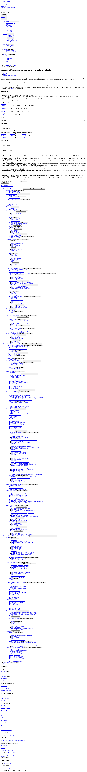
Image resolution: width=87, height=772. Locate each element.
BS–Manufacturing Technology (15, 651)
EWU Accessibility (4, 710)
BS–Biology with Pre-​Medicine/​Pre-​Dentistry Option (22, 542)
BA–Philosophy (14, 230)
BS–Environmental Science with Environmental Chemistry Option (23, 613)
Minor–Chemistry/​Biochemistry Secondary (20, 572)
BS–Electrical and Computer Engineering (18, 588)
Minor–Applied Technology (15, 655)
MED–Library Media (16, 459)
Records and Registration (11, 51)
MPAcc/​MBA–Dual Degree (15, 427)
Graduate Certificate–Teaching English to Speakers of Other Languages (26, 474)
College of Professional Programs (10, 62)
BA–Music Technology (16, 255)
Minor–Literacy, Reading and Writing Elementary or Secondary (25, 447)
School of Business (10, 408)
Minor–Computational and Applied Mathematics (21, 635)
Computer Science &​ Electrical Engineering (15, 582)
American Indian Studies (11, 194)
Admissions (8, 55)
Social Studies (12, 305)
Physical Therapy (9, 358)
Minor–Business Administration (15, 418)
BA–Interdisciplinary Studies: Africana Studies (19, 394)
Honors (7, 308)
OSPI (12, 88)
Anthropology (12, 274)
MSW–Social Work (15, 533)
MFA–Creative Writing (16, 215)
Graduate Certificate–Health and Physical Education (22, 469)
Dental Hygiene (9, 350)
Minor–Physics (14, 579)
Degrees (5, 37)
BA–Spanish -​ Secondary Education (19, 298)
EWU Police (3, 680)
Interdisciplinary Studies (11, 391)
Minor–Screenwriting (16, 251)
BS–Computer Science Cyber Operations (17, 586)
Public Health (12, 367)
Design (7, 599)
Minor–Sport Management (14, 385)
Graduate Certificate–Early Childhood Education (21, 466)
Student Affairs (4, 720)
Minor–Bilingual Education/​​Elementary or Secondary (22, 283)
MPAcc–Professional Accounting (16, 488)
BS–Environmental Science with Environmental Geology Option (23, 614)
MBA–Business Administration (15, 426)
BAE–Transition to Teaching (17, 443)
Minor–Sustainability (15, 549)
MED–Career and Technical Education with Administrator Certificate (26, 435)
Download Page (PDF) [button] (8, 768)
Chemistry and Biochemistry (15, 563)
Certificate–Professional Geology (18, 629)
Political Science (12, 319)
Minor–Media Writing (16, 221)
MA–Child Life (14, 525)
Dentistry (11, 357)
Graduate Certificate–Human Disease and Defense (22, 553)
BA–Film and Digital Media (17, 249)
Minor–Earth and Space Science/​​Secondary (20, 619)
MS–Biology (14, 551)
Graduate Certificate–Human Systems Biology (21, 554)
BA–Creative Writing (16, 213)
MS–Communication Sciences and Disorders (18, 347)
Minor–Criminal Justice (16, 337)
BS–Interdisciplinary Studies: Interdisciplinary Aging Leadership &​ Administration (26, 397)
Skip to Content (6, 1)
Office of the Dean (10, 355)
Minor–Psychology (13, 498)
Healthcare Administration (14, 362)
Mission (7, 24)
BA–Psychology (12, 491)
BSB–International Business (15, 415)
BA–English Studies (15, 218)
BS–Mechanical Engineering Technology (17, 653)
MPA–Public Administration (17, 327)
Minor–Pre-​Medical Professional (18, 576)
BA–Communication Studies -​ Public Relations (19, 201)
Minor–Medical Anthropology (17, 278)
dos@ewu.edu (4, 717)
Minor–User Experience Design (15, 608)
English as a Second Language (15, 284)
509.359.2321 (4, 686)
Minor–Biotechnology (16, 548)
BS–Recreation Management (15, 378)
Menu (3, 17)
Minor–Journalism (15, 227)
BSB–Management (13, 416)
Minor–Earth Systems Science (17, 626)
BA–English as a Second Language (19, 286)
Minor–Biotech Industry (16, 547)
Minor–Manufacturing (13, 660)
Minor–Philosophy (15, 232)
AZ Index (5, 2)
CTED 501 (3, 105)
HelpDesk (3, 700)
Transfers (8, 59)
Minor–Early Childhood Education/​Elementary (21, 446)
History (10, 291)
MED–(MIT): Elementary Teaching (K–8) (20, 463)
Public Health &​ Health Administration (14, 360)
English (10, 217)
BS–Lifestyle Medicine (14, 377)
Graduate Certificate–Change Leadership (17, 405)
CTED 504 (3, 110)
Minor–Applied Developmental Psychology (18, 495)
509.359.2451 (4, 725)
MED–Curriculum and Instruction (18, 452)
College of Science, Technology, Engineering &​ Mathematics (16, 535)
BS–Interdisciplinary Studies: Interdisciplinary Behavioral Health (22, 398)
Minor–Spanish (14, 302)
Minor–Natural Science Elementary (19, 559)
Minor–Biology (14, 544)
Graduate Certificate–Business (15, 429)
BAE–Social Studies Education (18, 306)
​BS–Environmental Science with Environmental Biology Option (22, 612)
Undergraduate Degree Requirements (14, 41)
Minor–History (14, 293)
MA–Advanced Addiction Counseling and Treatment (22, 513)
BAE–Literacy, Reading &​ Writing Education (21, 442)
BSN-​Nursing (12, 372)
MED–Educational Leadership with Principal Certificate (23, 455)
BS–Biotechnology (15, 543)
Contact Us (3, 748)
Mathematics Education (14, 641)
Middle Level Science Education (16, 557)
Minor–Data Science (15, 636)
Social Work (11, 530)
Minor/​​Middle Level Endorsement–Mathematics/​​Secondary (24, 645)
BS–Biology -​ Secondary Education (19, 541)
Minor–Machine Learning (14, 595)
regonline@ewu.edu (5, 688)
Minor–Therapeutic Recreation (15, 386)
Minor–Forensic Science (16, 574)
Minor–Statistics (14, 638)
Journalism (11, 226)
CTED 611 (3, 114)
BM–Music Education (16, 258)
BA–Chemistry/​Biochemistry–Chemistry (20, 565)
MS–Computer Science (14, 597)
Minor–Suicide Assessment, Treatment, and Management (23, 510)
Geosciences (8, 617)
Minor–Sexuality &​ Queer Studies (16, 270)
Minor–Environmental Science (15, 615)
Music (10, 253)
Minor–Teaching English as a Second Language (21, 288)
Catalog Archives (9, 30)
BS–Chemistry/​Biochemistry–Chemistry (20, 566)
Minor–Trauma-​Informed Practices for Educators (21, 448)
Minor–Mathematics (15, 637)
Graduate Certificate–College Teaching (19, 465)
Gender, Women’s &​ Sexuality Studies (14, 268)
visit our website (54, 85)
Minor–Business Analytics (14, 420)
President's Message (10, 23)
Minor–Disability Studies (16, 528)
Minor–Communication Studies (15, 203)
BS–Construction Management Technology (18, 650)
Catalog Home (6, 4)
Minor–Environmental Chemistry (18, 573)
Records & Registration (6, 690)
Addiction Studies (12, 506)
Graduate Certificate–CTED (17, 436)
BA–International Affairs (16, 318)
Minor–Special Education (16, 479)
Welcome (5, 54)
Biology (7, 537)
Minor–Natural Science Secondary (18, 561)
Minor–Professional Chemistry (18, 577)
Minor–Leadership (13, 204)
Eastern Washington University (7, 755)
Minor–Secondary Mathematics (18, 646)
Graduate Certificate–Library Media (19, 470)
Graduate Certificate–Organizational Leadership (19, 406)
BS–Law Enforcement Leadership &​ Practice (18, 402)
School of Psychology (10, 490)
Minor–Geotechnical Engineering (16, 657)
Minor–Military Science (14, 314)
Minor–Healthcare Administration (18, 364)
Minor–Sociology (15, 342)
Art (9, 240)
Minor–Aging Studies (16, 519)
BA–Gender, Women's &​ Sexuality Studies (18, 269)
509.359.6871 (4, 705)
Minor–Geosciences (15, 627)
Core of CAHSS (9, 205)
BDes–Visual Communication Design (17, 601)
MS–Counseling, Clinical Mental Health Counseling (20, 502)
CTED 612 (3, 116)
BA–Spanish (14, 297)
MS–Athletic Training (13, 387)
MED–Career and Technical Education (19, 433)
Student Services (9, 53)
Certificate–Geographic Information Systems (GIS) (22, 628)
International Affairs (13, 316)
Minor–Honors (12, 310)
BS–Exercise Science (13, 376)
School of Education (7, 64)
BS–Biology (14, 540)
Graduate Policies (10, 45)
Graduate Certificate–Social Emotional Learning (19, 504)
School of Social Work (11, 505)
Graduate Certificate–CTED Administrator (20, 437)
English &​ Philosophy (10, 210)
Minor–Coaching (12, 380)
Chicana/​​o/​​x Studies (10, 196)
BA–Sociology (14, 341)
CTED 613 (3, 118)
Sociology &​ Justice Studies (12, 333)
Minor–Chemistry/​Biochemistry (18, 571)
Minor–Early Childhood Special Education (20, 478)
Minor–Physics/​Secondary (17, 581)
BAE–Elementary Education (17, 441)
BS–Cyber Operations (13, 587)
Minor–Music (14, 260)
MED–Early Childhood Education (18, 453)
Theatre (10, 263)
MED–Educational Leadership (18, 454)
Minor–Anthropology (16, 277)
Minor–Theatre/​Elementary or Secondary (20, 266)
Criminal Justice (12, 334)
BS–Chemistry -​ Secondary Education (19, 567)
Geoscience (11, 621)
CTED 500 (3, 104)
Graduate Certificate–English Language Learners (21, 468)
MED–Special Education (16, 480)
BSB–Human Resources (14, 412)
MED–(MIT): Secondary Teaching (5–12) (20, 462)
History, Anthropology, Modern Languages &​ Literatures (18, 273)
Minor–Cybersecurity (13, 593)
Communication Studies (11, 199)
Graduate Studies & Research (9, 42)
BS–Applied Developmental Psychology (17, 493)
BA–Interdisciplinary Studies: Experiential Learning (20, 395)
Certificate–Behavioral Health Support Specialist (19, 500)
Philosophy (11, 228)
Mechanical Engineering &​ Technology (14, 647)
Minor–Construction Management (16, 656)
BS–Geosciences (15, 623)
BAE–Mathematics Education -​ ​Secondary (20, 643)
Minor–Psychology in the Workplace (16, 499)
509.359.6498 (4, 671)
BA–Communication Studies (15, 200)
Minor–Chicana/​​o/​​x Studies (14, 198)
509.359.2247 (4, 695)
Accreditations (9, 25)
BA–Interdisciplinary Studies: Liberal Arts (18, 396)
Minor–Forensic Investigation (17, 338)
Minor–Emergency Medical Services (16, 381)
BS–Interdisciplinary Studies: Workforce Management (20, 400)
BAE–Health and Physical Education (17, 375)
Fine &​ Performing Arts (11, 239)
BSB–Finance (12, 411)
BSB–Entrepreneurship (14, 410)
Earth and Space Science (14, 618)
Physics (10, 578)
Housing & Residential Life (6, 730)
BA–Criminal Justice (15, 336)
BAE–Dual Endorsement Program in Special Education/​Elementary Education (28, 476)
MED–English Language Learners (18, 457)
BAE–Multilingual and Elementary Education (21, 282)
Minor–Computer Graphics (14, 591)
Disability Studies (12, 526)
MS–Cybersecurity (13, 598)
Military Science (9, 311)
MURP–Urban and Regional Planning (19, 331)
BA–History (14, 292)
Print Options (3, 666)
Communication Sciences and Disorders (14, 345)
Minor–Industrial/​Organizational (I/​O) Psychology (19, 496)
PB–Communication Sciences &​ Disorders (18, 349)
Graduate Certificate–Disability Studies (19, 529)
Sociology (11, 340)
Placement (8, 57)
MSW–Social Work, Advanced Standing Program (22, 534)
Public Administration (13, 325)
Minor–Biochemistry (15, 569)
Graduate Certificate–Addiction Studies (19, 515)
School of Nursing (10, 371)
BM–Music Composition (16, 257)
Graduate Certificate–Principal (17, 473)
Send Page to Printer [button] (7, 763)
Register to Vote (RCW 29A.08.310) (8, 735)
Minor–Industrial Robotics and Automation (18, 658)
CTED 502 (3, 107)
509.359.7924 (4, 715)
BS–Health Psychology (14, 494)
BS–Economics (12, 208)
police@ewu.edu (4, 678)
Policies (5, 44)
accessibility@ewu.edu (5, 708)
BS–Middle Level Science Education (19, 558)
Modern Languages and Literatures (16, 296)
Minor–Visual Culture (16, 246)
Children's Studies (12, 521)
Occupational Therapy (11, 353)
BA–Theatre (14, 264)
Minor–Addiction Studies (16, 509)
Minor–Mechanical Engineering (15, 661)
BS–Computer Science (13, 585)
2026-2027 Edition (7, 186)
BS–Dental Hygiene (13, 351)
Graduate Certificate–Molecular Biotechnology (21, 555)
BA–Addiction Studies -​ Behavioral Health (20, 508)
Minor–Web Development (14, 609)
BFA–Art (13, 241)
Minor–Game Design (13, 604)
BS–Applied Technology (14, 649)
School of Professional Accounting (13, 484)
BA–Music (13, 254)
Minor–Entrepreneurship (14, 421)
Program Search (9, 39)
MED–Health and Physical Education (19, 458)
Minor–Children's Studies (16, 524)
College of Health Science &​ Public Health (12, 343)
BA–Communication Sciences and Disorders (18, 346)
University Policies (10, 48)
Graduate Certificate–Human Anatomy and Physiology (23, 552)
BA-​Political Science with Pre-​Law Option (20, 323)
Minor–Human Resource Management (17, 422)
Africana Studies (9, 190)
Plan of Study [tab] (6, 74)
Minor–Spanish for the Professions (18, 303)
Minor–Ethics (14, 231)
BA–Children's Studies (16, 523)
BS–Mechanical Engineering (15, 652)
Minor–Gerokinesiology (14, 383)
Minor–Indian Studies (13, 195)
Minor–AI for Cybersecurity (15, 589)
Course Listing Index (10, 35)
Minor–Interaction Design (14, 607)
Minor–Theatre (14, 265)
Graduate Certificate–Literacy (17, 471)
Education (11, 438)
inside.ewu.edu (4, 6)
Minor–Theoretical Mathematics (18, 640)
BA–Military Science (13, 312)
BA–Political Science (16, 322)
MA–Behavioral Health (16, 514)
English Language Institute (14, 289)
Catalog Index (9, 32)
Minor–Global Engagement (17, 300)
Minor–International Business (15, 423)
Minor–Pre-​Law (14, 324)
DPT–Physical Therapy (14, 359)
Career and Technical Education (10, 65)
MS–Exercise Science (13, 388)
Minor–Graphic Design (14, 605)
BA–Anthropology (15, 276)
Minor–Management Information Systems (18, 424)
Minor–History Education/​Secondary (19, 307)
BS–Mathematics (15, 633)
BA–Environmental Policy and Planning (20, 320)
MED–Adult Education (16, 451)
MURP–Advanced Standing (17, 332)
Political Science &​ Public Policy (13, 315)
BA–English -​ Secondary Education (19, 223)
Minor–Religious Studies (16, 235)
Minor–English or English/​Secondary (19, 224)
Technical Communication (14, 236)
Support (5, 49)
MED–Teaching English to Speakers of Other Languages (23, 464)
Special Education (12, 475)
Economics (8, 206)
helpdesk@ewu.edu (5, 698)
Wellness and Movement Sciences (13, 373)
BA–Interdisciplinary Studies (15, 392)
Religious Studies (12, 233)
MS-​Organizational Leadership (15, 403)
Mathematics (8, 631)
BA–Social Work (15, 532)
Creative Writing (12, 212)
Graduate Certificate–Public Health (18, 370)
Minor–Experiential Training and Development (19, 382)
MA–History (14, 295)
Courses (5, 34)
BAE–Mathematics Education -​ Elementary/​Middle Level (23, 642)
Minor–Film (14, 250)
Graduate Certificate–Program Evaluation (17, 407)
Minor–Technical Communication (18, 237)
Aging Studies (12, 518)
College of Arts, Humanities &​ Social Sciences (13, 188)
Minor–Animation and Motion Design (17, 602)
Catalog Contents (9, 31)
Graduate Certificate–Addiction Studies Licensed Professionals (24, 516)
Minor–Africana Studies (14, 191)
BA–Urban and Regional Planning (18, 329)
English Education (13, 222)
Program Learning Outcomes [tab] (9, 75)
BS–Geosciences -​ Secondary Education (20, 625)
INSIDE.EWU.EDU (11, 752)
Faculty (7, 27)
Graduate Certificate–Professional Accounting (18, 489)
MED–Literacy (14, 460)
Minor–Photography (15, 245)
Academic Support (10, 50)
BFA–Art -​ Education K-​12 (17, 243)
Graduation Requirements (11, 40)
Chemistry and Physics (11, 562)
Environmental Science (11, 610)
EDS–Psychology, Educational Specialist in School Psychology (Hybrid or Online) (26, 501)
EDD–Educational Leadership (17, 449)
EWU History (9, 26)
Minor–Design (12, 603)
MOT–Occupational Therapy (15, 354)
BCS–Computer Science (14, 583)
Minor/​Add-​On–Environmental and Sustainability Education (24, 445)
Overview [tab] (5, 73)
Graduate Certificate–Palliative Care (19, 520)
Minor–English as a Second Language (19, 287)
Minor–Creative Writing (16, 214)
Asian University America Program (16, 279)
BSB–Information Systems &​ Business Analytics (19, 413)
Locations (8, 29)
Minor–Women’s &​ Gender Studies (16, 272)
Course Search (9, 36)
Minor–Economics (13, 209)
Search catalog (4, 181)
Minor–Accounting (13, 486)
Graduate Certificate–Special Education (19, 481)
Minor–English (14, 219)
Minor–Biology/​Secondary (17, 546)
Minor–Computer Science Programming (17, 592)
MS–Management (12, 428)
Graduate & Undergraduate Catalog (8, 9)
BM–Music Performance (16, 259)
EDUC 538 (3, 111)
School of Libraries (10, 483)
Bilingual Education (13, 281)
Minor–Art (13, 244)
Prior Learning (9, 58)
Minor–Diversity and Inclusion (15, 192)
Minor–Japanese (14, 301)
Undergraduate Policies (11, 46)
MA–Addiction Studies (16, 511)
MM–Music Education (16, 261)
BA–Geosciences (15, 622)
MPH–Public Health (15, 368)
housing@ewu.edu (5, 727)
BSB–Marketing (12, 417)
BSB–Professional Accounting (15, 485)
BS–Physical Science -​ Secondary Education (21, 568)
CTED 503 (3, 108)
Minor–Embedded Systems (14, 594)
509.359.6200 (4, 745)
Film (10, 248)
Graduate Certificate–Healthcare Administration (21, 366)
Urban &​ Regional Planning (15, 328)
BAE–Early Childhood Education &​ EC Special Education (24, 440)
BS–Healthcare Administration (18, 363)
